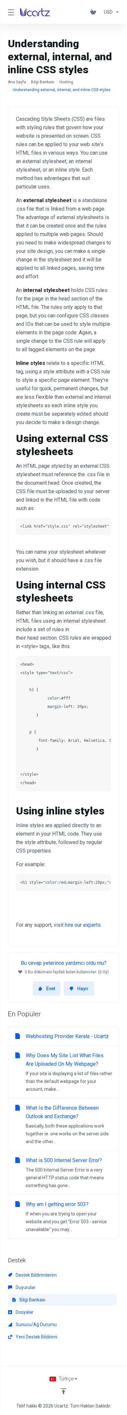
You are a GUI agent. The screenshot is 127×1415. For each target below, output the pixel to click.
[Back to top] (63, 1391)
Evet (50, 988)
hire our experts (83, 925)
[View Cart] (94, 12)
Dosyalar (24, 1312)
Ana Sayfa (17, 82)
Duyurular (25, 1287)
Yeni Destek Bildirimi (36, 1336)
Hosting (66, 82)
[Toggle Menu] (10, 12)
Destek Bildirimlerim (36, 1275)
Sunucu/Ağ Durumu (36, 1324)
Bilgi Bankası (42, 82)
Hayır (83, 988)
